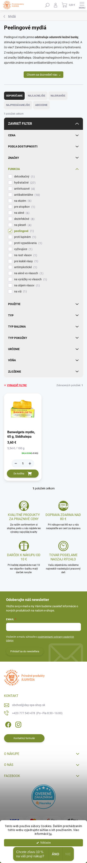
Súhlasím (45, 842)
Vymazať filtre (17, 385)
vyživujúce (22, 249)
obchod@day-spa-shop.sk (28, 705)
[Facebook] (7, 723)
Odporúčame (14, 95)
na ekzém (22, 201)
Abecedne (41, 105)
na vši (20, 291)
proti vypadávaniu (27, 243)
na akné (21, 213)
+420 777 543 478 (37, 713)
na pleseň (22, 225)
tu (50, 833)
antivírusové (24, 188)
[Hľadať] (47, 5)
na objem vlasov (26, 285)
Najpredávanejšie (18, 105)
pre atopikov (24, 206)
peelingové (23, 231)
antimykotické (25, 267)
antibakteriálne (26, 195)
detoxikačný (24, 176)
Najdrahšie (58, 95)
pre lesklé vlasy (25, 261)
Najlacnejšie (36, 95)
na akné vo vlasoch (28, 273)
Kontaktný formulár (24, 738)
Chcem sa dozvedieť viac (42, 74)
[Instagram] (17, 723)
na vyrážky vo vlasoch (30, 279)
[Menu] (82, 5)
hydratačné (24, 182)
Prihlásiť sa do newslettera (24, 651)
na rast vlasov (25, 255)
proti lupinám (24, 237)
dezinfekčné (23, 219)
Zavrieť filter (20, 124)
